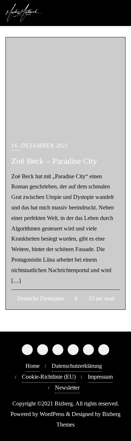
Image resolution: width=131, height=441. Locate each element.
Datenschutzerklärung (77, 366)
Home (32, 366)
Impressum (100, 377)
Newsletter (67, 387)
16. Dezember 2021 (39, 145)
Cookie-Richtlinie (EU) (49, 377)
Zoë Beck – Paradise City (54, 161)
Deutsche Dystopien (40, 298)
